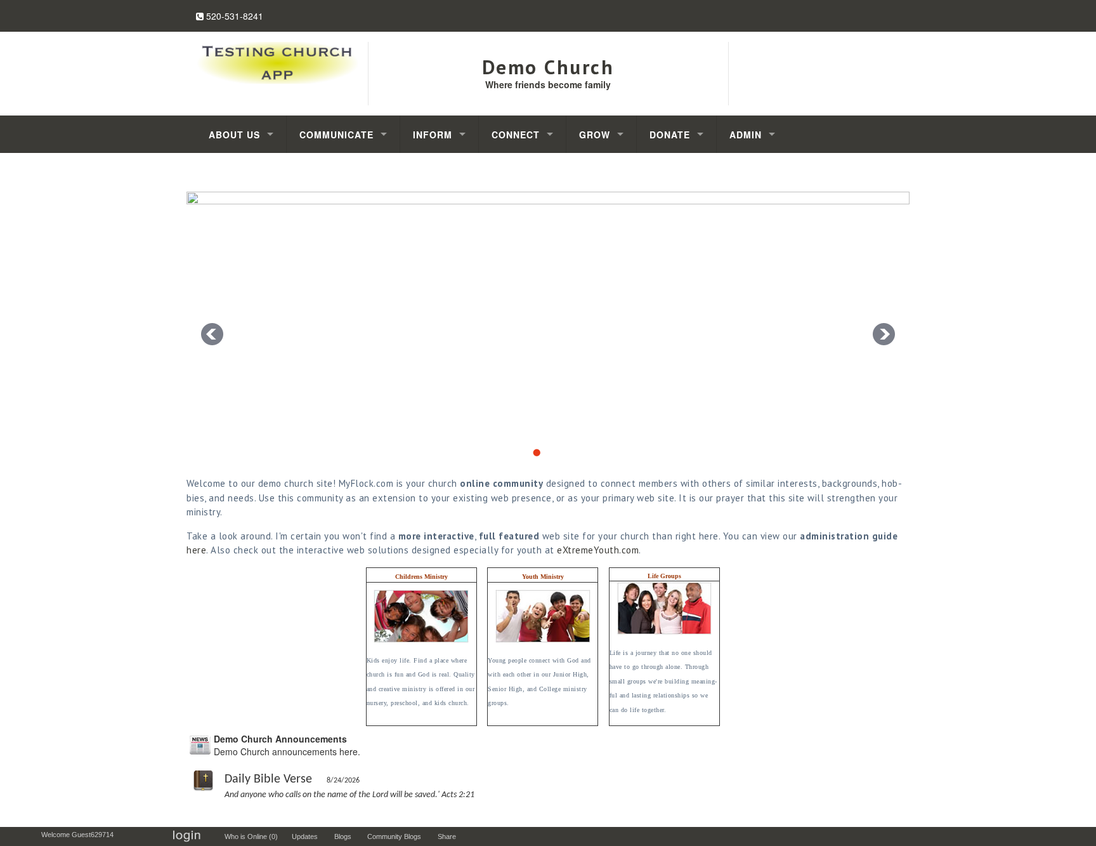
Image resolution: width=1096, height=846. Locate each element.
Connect (516, 134)
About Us (234, 134)
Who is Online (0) (253, 836)
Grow (594, 134)
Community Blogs (397, 836)
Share (450, 836)
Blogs (345, 836)
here (196, 550)
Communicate (336, 134)
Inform (432, 134)
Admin (745, 134)
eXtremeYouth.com (598, 550)
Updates (307, 836)
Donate (669, 134)
